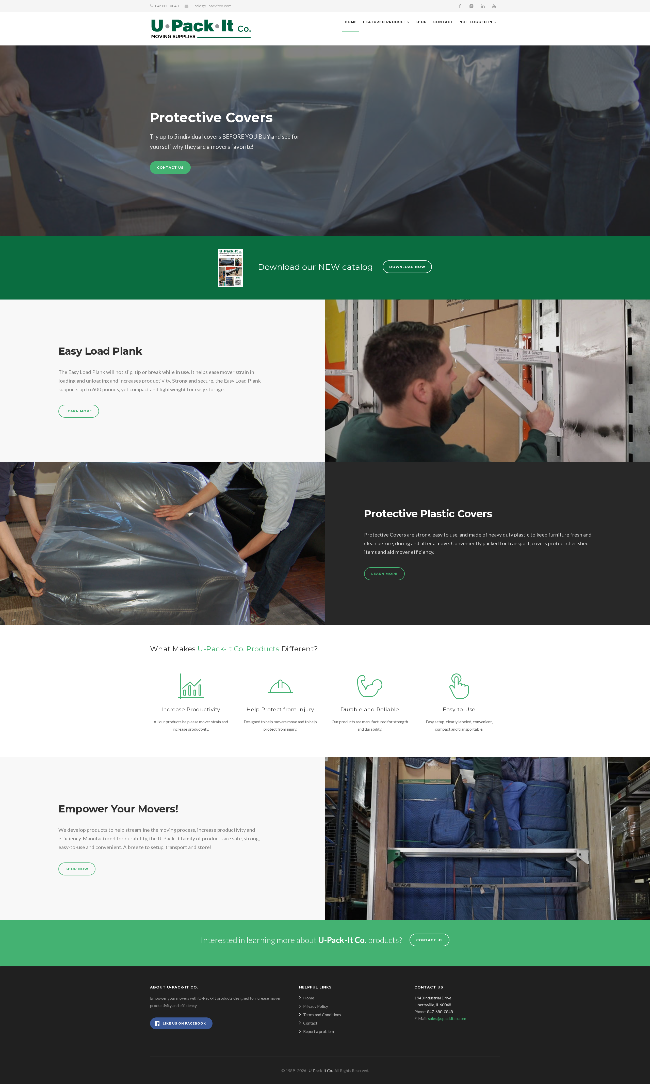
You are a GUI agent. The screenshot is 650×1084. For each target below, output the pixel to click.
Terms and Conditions (322, 1014)
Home (351, 22)
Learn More (79, 411)
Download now (407, 267)
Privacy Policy (315, 1006)
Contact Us (170, 167)
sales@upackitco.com (213, 6)
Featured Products (386, 22)
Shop (421, 22)
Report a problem (318, 1031)
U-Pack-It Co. (320, 1070)
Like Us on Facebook (184, 1023)
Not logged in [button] (477, 22)
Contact (443, 22)
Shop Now (77, 869)
